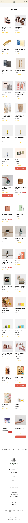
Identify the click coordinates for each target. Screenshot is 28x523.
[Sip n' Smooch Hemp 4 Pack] (20, 302)
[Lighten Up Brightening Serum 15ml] (7, 254)
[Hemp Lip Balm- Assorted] (7, 153)
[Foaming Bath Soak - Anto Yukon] (7, 180)
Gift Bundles (14, 489)
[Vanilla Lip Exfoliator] (20, 398)
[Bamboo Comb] (7, 43)
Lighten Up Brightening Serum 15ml (7, 262)
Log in (12, 514)
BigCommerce (17, 519)
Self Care (7, 5)
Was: (16, 190)
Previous (4, 449)
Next (24, 449)
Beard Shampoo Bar (20, 49)
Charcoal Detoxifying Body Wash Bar (19, 428)
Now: (16, 192)
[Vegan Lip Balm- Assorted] (7, 130)
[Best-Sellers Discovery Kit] (7, 420)
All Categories (14, 496)
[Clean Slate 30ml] (20, 231)
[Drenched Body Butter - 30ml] (7, 231)
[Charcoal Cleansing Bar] (7, 63)
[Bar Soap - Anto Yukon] (20, 153)
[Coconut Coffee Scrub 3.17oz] (20, 108)
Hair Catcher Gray (6, 92)
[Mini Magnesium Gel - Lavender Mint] (7, 108)
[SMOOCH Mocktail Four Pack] (7, 279)
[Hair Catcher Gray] (7, 86)
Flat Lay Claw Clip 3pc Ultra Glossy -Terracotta (19, 355)
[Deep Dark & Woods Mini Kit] (20, 180)
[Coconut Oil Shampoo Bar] (7, 302)
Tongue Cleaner (19, 214)
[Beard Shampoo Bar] (20, 43)
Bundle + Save (14, 479)
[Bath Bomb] (7, 398)
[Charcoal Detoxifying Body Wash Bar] (20, 420)
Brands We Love (14, 490)
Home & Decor (14, 494)
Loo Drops (18, 260)
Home (2, 5)
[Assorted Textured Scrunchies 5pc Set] (20, 279)
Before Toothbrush (20, 70)
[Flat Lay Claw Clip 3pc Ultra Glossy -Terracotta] (20, 346)
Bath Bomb (5, 404)
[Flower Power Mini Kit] (7, 207)
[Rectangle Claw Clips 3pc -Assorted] (20, 20)
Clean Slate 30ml (19, 238)
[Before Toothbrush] (20, 63)
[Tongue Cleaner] (20, 207)
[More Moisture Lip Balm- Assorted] (20, 130)
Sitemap (14, 480)
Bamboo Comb (5, 49)
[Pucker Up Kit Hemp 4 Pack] (20, 324)
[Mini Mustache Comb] (20, 370)
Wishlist (15, 514)
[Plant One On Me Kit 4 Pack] (7, 324)
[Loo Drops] (20, 254)
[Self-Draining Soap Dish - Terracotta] (7, 346)
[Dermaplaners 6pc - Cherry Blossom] (20, 86)
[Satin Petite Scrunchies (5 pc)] (7, 370)
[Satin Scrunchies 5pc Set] (7, 20)
